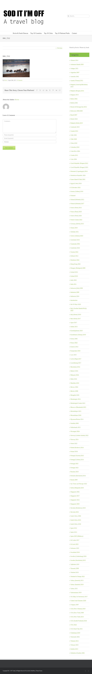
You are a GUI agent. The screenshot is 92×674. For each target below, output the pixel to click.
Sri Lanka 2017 (74, 540)
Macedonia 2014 (75, 367)
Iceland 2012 (74, 272)
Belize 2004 (73, 99)
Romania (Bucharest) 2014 (78, 475)
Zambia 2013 (74, 649)
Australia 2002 (74, 76)
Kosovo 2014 (74, 347)
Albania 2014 (74, 60)
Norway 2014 (74, 439)
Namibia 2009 (74, 423)
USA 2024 (73, 625)
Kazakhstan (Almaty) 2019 (78, 334)
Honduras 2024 (74, 260)
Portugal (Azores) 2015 (77, 455)
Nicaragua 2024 (75, 431)
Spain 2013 (73, 532)
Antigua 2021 (74, 68)
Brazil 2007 (73, 115)
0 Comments (19, 80)
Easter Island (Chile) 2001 (77, 179)
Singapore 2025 (74, 504)
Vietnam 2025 (74, 645)
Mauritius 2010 (74, 383)
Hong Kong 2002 (75, 264)
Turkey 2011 (74, 588)
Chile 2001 (73, 135)
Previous (59, 48)
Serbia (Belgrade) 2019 (77, 488)
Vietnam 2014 (74, 641)
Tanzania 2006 (74, 568)
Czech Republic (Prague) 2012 (79, 163)
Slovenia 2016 (74, 512)
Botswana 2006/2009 (76, 111)
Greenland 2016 (75, 240)
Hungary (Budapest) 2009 (77, 268)
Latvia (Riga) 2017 (75, 359)
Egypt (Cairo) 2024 (75, 183)
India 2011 (73, 284)
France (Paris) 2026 (76, 215)
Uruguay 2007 (74, 604)
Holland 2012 (74, 256)
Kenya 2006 (73, 338)
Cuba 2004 (73, 159)
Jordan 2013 (73, 326)
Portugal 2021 (74, 463)
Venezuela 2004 (75, 637)
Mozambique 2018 (75, 415)
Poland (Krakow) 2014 (77, 447)
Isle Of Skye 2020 (75, 304)
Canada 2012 (74, 131)
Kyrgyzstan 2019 (75, 351)
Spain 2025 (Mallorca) (76, 536)
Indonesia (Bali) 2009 (76, 288)
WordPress (33, 670)
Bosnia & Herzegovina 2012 (78, 107)
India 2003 (73, 280)
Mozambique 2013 (75, 411)
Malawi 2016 (74, 371)
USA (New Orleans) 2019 (77, 608)
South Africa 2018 (75, 524)
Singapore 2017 (74, 496)
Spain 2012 (73, 528)
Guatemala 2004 (75, 244)
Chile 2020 (73, 139)
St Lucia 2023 (74, 544)
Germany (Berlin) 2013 (77, 223)
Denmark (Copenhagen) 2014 (78, 171)
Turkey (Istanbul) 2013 (76, 580)
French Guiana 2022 (76, 219)
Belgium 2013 (74, 95)
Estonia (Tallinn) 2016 (76, 191)
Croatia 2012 (74, 155)
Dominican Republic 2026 (77, 175)
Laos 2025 (73, 355)
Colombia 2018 (74, 147)
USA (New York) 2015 (77, 616)
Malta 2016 (73, 379)
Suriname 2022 (74, 548)
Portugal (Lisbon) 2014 (77, 459)
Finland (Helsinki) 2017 (77, 203)
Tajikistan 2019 (74, 564)
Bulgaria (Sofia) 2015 (76, 123)
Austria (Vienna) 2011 (76, 80)
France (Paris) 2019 (76, 211)
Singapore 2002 (74, 492)
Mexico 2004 (74, 387)
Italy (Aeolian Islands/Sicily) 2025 (78, 309)
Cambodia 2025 (75, 127)
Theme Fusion (39, 670)
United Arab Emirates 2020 (78, 600)
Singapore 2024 (74, 500)
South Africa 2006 (75, 516)
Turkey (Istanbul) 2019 (76, 584)
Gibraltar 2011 (74, 232)
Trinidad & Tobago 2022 (77, 576)
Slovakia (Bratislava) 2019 (78, 508)
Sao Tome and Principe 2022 (78, 484)
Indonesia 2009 (74, 292)
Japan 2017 (73, 322)
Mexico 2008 (74, 391)
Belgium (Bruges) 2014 (77, 91)
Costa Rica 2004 (75, 151)
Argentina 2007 (74, 72)
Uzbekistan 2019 (75, 633)
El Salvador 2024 (75, 187)
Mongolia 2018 (74, 395)
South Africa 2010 (75, 520)
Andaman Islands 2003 (77, 64)
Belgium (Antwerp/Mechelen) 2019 (79, 85)
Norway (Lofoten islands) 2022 (79, 435)
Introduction (73, 300)
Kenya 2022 (73, 342)
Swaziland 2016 (75, 552)
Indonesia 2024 (74, 296)
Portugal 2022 (74, 467)
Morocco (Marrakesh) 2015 (78, 407)
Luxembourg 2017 (75, 363)
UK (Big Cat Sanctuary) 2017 (79, 596)
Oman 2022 (73, 443)
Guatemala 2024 (75, 248)
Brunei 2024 (74, 119)
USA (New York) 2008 (77, 612)
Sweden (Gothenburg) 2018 (78, 556)
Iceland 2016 (74, 276)
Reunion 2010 (74, 471)
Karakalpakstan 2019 (76, 330)
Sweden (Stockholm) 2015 (78, 560)
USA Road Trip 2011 (76, 629)
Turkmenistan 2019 (75, 592)
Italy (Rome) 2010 (75, 314)
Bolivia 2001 (74, 103)
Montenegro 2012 (75, 399)
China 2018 (73, 143)
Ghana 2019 (73, 228)
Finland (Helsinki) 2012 (77, 199)
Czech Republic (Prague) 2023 (79, 167)
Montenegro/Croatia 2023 (77, 403)
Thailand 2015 (74, 572)
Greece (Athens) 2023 (76, 236)
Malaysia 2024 (74, 375)
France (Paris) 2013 (76, 207)
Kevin (5, 80)
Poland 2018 (74, 451)
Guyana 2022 (74, 252)
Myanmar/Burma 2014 (76, 419)
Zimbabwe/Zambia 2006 (77, 653)
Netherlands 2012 (75, 427)
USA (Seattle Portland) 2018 (78, 621)
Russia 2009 (73, 479)
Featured (72, 195)
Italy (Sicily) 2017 (75, 318)
